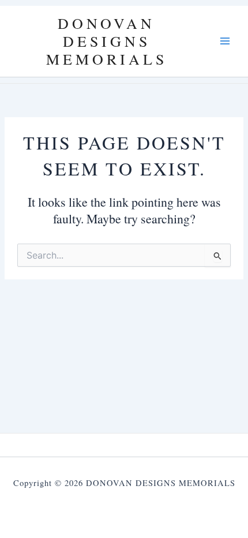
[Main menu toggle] (224, 41)
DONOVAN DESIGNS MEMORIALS (106, 41)
